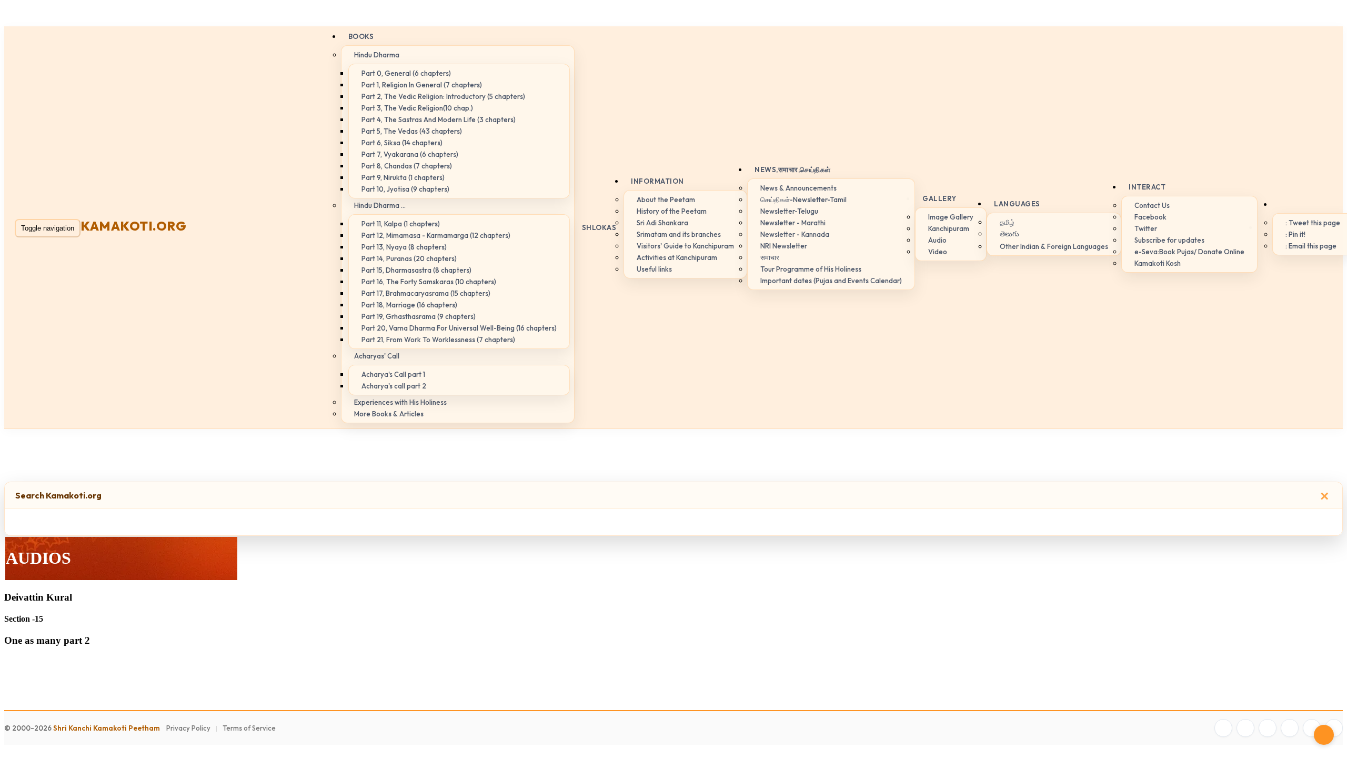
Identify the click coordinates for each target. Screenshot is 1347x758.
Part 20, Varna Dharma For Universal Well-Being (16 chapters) (459, 328)
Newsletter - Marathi (793, 222)
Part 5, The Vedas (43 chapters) (411, 131)
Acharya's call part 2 (393, 386)
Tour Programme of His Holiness (810, 269)
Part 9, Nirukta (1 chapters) (403, 177)
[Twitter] (1245, 728)
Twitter (1145, 228)
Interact (1147, 187)
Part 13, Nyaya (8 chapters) (404, 247)
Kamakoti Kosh (1157, 263)
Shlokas (599, 227)
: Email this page (1310, 246)
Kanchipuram (948, 228)
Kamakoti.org (133, 226)
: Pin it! (1295, 234)
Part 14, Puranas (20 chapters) (409, 258)
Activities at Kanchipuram (677, 257)
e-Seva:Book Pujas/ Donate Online (1189, 251)
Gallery (939, 198)
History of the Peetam (672, 211)
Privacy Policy (188, 728)
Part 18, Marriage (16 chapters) (409, 305)
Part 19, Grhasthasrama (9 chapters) (418, 316)
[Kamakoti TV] (1312, 728)
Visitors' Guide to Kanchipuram (685, 246)
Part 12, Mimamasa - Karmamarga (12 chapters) (435, 235)
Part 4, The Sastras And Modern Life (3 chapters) (438, 119)
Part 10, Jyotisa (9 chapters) (405, 189)
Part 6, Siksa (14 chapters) (402, 142)
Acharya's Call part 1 (393, 374)
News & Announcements (798, 188)
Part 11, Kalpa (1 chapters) (400, 224)
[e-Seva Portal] (1334, 728)
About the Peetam (666, 199)
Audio (937, 240)
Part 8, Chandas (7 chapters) (406, 166)
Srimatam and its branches (679, 234)
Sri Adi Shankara (662, 222)
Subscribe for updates (1169, 240)
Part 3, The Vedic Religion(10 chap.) (417, 108)
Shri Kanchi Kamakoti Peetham (106, 728)
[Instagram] (1267, 728)
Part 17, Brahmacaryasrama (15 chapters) (425, 293)
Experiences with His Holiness (400, 402)
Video (937, 251)
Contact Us (1152, 205)
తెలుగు (1009, 234)
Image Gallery (950, 217)
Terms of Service (249, 728)
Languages (1017, 204)
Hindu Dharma (376, 55)
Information (657, 181)
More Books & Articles (389, 414)
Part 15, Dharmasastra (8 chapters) (416, 270)
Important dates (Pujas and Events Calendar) (831, 280)
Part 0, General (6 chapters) (406, 73)
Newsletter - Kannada (794, 234)
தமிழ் (1007, 222)
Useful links (654, 269)
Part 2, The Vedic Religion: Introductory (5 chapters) (443, 96)
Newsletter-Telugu (789, 211)
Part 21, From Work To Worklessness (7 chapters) (438, 339)
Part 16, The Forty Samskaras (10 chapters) (428, 281)
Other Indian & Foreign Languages (1054, 246)
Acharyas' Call (376, 356)
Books (361, 36)
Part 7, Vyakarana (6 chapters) (409, 154)
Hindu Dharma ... (380, 205)
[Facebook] (1223, 728)
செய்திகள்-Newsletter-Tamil (803, 199)
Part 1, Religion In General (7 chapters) (421, 85)
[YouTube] (1290, 728)
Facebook (1150, 217)
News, (793, 169)
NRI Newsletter (783, 246)
